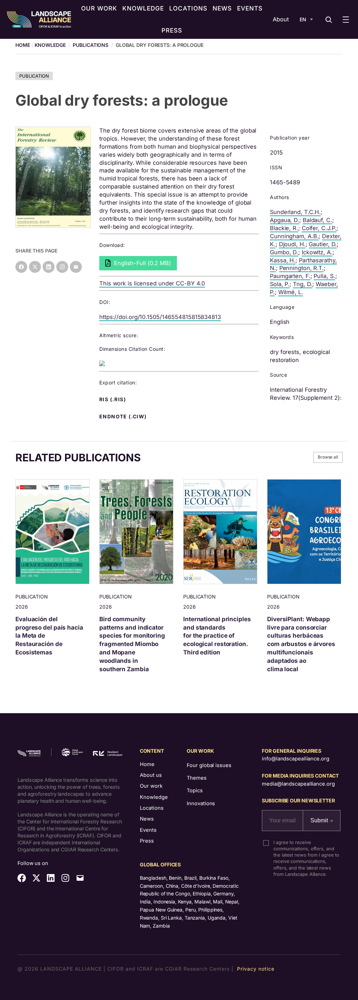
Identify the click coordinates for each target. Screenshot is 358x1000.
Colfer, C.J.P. (319, 228)
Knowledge (50, 45)
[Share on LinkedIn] (49, 267)
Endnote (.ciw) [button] (123, 416)
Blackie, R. (284, 228)
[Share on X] (35, 267)
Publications (90, 45)
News (147, 819)
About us (151, 775)
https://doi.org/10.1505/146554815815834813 (160, 316)
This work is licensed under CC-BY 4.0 (152, 283)
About (281, 19)
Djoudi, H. (292, 244)
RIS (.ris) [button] (113, 399)
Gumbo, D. (284, 252)
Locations (152, 808)
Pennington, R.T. (301, 267)
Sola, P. (279, 284)
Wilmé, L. (290, 292)
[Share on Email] (76, 267)
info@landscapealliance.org (295, 759)
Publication (34, 76)
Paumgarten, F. (290, 275)
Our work (151, 786)
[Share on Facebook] (21, 267)
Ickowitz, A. (317, 252)
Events (148, 830)
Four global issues (209, 765)
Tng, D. (302, 284)
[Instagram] (62, 267)
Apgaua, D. (284, 220)
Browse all (328, 457)
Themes (196, 778)
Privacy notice (255, 969)
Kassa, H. (282, 260)
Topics (194, 790)
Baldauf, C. (317, 220)
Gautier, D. (323, 244)
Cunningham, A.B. (294, 236)
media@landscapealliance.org (298, 784)
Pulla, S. (324, 275)
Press (147, 841)
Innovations (201, 803)
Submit (319, 820)
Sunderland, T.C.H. (295, 211)
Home (147, 764)
